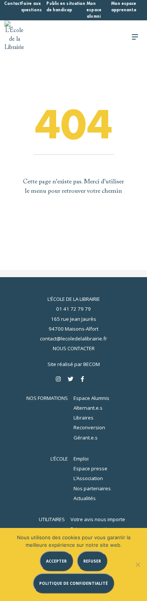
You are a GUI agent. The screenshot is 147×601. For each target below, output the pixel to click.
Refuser (92, 561)
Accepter (56, 561)
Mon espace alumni (94, 10)
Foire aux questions (31, 7)
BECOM (91, 364)
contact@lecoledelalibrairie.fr (73, 338)
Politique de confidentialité (73, 583)
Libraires (83, 417)
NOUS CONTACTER (74, 348)
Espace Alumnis (91, 398)
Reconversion (89, 427)
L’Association (88, 478)
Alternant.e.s (88, 407)
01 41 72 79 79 (73, 308)
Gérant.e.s (86, 437)
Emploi (81, 458)
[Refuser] (137, 564)
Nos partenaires (92, 488)
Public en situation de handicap (65, 7)
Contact (12, 4)
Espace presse (90, 468)
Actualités (85, 498)
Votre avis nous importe (97, 519)
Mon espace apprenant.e (123, 7)
